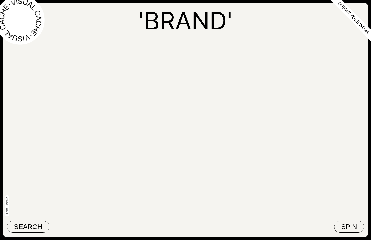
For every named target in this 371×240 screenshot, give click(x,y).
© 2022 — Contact (7, 205)
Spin (349, 227)
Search (28, 227)
